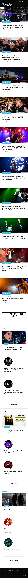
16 (12, 313)
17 (15, 313)
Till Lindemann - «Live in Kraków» (11, 549)
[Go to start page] (3, 313)
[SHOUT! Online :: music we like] (7, 5)
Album (6, 506)
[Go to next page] (17, 315)
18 (18, 313)
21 (9, 316)
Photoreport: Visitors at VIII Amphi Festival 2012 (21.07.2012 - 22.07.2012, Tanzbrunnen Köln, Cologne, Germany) (13, 87)
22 (12, 316)
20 (24, 313)
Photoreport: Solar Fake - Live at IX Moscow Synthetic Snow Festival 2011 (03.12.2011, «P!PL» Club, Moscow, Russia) (13, 208)
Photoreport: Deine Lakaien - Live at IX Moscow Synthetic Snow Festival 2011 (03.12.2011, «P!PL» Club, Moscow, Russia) (13, 148)
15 (10, 313)
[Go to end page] (19, 315)
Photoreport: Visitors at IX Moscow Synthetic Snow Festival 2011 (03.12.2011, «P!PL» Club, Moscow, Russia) (12, 117)
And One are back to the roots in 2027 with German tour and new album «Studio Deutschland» (13, 392)
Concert (7, 426)
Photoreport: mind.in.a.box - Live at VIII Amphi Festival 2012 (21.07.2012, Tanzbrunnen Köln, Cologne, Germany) (12, 27)
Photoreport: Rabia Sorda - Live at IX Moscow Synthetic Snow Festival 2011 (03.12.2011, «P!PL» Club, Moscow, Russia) (13, 178)
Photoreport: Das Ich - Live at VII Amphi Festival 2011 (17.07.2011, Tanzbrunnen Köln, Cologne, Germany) (13, 298)
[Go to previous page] (5, 313)
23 (14, 316)
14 (7, 313)
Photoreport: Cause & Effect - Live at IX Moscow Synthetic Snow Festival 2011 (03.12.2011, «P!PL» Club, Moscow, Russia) (13, 238)
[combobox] (22, 5)
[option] (21, 1)
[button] (26, 5)
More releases (14, 560)
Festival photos (6, 22)
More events (14, 483)
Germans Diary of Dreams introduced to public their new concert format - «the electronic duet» (13, 369)
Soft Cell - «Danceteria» (9, 528)
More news (14, 404)
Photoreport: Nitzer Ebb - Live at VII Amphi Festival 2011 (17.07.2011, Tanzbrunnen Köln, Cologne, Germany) (14, 268)
